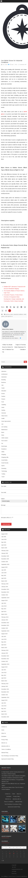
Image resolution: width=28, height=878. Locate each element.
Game (2, 407)
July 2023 (3, 636)
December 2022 (5, 656)
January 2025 (4, 586)
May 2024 (3, 608)
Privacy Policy (4, 739)
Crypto (3, 388)
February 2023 (4, 650)
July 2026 (3, 536)
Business (7, 314)
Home (2, 730)
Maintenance (4, 429)
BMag (5, 876)
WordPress (24, 876)
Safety (2, 451)
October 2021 (4, 694)
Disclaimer (3, 736)
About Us (3, 733)
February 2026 (4, 550)
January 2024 (4, 619)
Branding (3, 379)
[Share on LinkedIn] (14, 307)
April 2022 (3, 678)
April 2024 (3, 611)
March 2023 (4, 647)
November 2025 (5, 558)
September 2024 (5, 597)
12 (9, 853)
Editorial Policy (4, 752)
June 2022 (3, 672)
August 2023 (4, 633)
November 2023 (5, 625)
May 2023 (3, 642)
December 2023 (5, 622)
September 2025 (5, 564)
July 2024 (3, 603)
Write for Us (4, 742)
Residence (3, 449)
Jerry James (5, 64)
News (2, 435)
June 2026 (3, 539)
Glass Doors (4, 415)
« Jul (3, 860)
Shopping (3, 454)
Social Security (4, 462)
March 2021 (4, 714)
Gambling (3, 404)
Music (2, 432)
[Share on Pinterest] (21, 307)
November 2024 (5, 592)
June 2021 (3, 705)
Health (2, 418)
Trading (3, 474)
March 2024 (4, 614)
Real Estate (4, 446)
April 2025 (3, 578)
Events (3, 393)
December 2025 (5, 556)
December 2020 (5, 716)
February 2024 (4, 617)
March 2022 (4, 680)
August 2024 (4, 600)
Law (2, 424)
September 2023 (5, 631)
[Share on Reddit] (24, 307)
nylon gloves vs (9, 316)
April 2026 (3, 545)
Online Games (4, 437)
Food (2, 401)
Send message (6, 524)
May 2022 (3, 675)
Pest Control (4, 440)
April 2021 (3, 711)
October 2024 (4, 594)
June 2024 (3, 606)
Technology (4, 471)
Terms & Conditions (6, 749)
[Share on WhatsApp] (17, 307)
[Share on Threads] (6, 310)
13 (13, 853)
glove (12, 314)
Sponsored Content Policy (7, 759)
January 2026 (4, 553)
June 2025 (3, 572)
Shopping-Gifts (4, 457)
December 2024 (5, 589)
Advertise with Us (5, 746)
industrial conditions (18, 314)
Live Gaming (4, 426)
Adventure (3, 371)
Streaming (3, 468)
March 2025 (4, 581)
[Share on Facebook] (7, 307)
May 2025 (3, 575)
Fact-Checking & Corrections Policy (9, 755)
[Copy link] (9, 310)
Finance (3, 399)
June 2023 (3, 639)
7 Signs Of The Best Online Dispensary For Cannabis (20, 347)
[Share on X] (10, 307)
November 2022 (5, 658)
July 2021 (3, 703)
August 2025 (4, 567)
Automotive (4, 377)
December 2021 (5, 689)
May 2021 (3, 708)
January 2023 (4, 653)
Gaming (3, 410)
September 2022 (5, 664)
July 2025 (3, 570)
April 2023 (3, 644)
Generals (3, 413)
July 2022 (3, 669)
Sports (3, 465)
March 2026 (4, 547)
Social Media (4, 460)
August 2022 (4, 667)
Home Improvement (6, 421)
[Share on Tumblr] (2, 310)
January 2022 (4, 686)
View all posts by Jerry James (10, 338)
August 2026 (4, 534)
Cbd (2, 385)
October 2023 (4, 628)
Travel (2, 476)
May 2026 (3, 542)
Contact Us (4, 726)
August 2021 (4, 700)
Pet (2, 443)
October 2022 (4, 661)
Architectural (4, 374)
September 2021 (5, 697)
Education (3, 390)
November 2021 (5, 692)
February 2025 (4, 583)
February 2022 (4, 683)
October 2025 (4, 561)
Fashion (3, 396)
